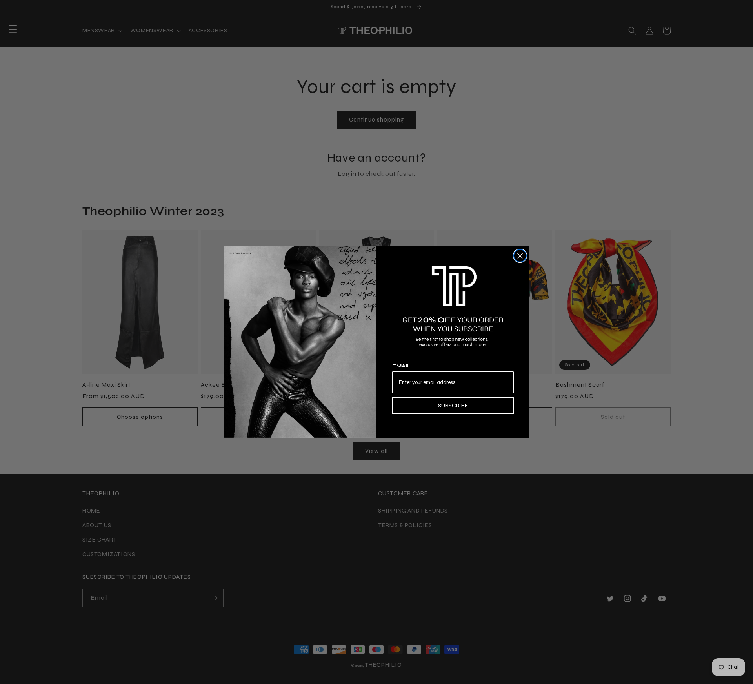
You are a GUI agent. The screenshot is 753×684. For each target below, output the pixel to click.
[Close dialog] (520, 255)
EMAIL (401, 366)
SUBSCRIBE (453, 405)
